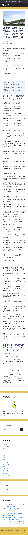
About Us (7, 530)
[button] (19, 5)
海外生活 (5, 468)
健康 (4, 455)
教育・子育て (6, 464)
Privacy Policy (24, 530)
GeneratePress (21, 533)
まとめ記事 (6, 446)
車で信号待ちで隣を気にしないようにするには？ (13, 88)
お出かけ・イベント (9, 369)
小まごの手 (5, 5)
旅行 (4, 466)
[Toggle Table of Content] (22, 82)
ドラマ (5, 453)
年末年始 (5, 462)
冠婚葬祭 (5, 457)
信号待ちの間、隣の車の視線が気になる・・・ (12, 85)
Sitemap (13, 530)
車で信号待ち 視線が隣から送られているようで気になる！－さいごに (13, 91)
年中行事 (5, 460)
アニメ (5, 448)
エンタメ (5, 451)
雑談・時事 (6, 475)
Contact (17, 530)
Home (4, 378)
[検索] (21, 429)
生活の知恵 (6, 471)
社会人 (5, 473)
